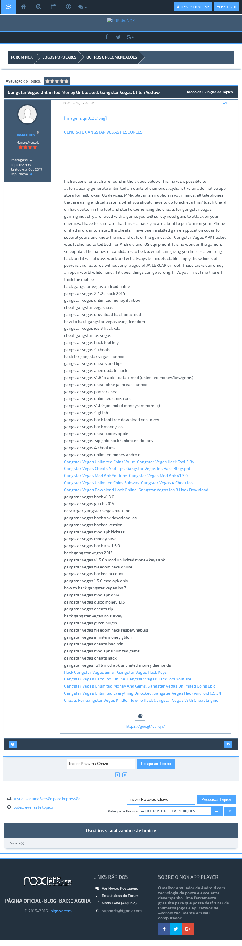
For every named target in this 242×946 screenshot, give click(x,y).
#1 (225, 103)
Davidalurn (25, 135)
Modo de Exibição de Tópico (210, 92)
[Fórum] (8, 7)
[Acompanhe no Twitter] (118, 38)
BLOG (50, 901)
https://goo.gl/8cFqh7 (145, 726)
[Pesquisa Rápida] (39, 7)
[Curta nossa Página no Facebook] (106, 38)
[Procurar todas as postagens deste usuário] (13, 744)
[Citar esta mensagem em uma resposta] (228, 744)
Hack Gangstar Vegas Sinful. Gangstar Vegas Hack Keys (115, 672)
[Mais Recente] (124, 774)
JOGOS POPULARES (59, 57)
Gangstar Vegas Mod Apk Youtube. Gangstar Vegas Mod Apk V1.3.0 (126, 475)
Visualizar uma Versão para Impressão (47, 798)
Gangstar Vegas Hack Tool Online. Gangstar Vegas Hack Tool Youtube (128, 678)
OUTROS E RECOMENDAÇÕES (111, 57)
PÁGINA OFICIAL (23, 901)
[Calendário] (54, 7)
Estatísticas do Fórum (120, 896)
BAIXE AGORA (75, 901)
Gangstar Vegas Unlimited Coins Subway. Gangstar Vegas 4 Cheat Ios (128, 482)
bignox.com (60, 910)
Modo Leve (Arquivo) (119, 903)
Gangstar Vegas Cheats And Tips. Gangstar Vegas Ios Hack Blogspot (127, 468)
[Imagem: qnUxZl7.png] (85, 118)
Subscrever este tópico (33, 807)
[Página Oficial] (24, 7)
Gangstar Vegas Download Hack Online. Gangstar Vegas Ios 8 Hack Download (136, 489)
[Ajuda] (68, 7)
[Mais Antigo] (117, 774)
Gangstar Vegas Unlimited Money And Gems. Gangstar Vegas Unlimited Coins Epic (139, 685)
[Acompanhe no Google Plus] (130, 38)
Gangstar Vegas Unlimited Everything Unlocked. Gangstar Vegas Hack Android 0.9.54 (142, 693)
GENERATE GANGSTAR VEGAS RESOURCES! (104, 131)
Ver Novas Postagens (119, 888)
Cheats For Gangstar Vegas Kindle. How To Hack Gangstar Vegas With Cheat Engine (141, 700)
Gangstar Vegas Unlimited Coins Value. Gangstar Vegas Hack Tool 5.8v (129, 461)
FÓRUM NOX (22, 57)
